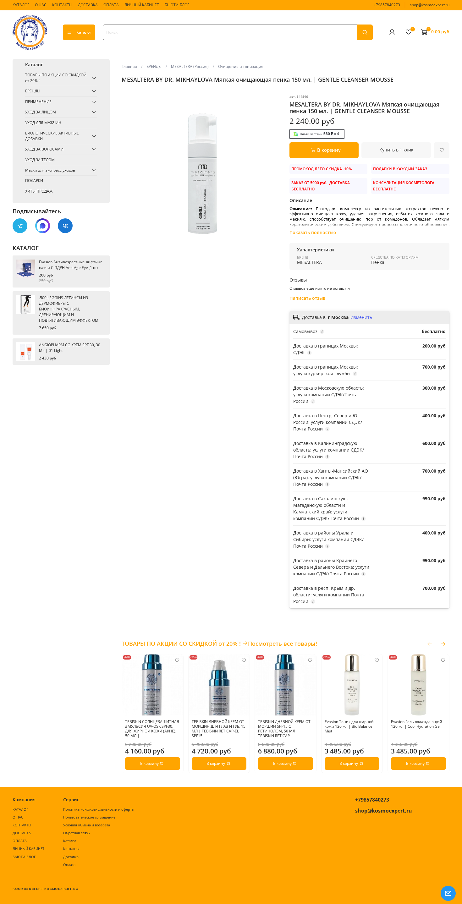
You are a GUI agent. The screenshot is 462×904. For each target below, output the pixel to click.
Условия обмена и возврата (86, 825)
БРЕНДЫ (154, 66)
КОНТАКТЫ (62, 5)
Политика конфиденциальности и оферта (98, 809)
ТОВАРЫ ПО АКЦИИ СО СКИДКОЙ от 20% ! (55, 77)
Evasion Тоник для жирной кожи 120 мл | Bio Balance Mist (349, 726)
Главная (129, 66)
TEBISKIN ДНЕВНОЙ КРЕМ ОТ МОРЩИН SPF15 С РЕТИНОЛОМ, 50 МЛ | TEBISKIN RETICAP (284, 728)
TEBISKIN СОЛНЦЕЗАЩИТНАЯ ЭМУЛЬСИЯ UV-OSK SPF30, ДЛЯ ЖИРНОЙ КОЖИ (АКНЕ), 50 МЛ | (152, 728)
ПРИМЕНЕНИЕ (38, 101)
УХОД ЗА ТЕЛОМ (40, 159)
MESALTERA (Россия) (190, 66)
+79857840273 (387, 5)
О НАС (41, 5)
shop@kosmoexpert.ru (429, 5)
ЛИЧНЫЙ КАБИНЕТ (141, 5)
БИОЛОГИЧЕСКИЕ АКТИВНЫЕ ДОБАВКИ (52, 135)
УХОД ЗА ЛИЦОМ (40, 112)
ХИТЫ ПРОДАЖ (38, 191)
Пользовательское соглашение (89, 817)
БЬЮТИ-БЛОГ (177, 5)
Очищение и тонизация (240, 66)
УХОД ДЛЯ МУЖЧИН (43, 122)
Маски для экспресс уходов (50, 170)
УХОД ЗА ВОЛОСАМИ (44, 149)
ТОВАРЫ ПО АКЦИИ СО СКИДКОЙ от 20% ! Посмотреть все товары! (219, 643)
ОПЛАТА (111, 5)
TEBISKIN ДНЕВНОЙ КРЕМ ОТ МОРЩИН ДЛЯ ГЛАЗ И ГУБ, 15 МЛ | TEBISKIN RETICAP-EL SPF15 (218, 728)
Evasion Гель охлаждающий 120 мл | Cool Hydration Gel (417, 724)
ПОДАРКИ (34, 180)
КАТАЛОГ (21, 5)
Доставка (71, 856)
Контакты (71, 848)
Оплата (69, 864)
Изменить (361, 317)
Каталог (83, 32)
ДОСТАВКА (88, 5)
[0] (408, 32)
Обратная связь (76, 832)
